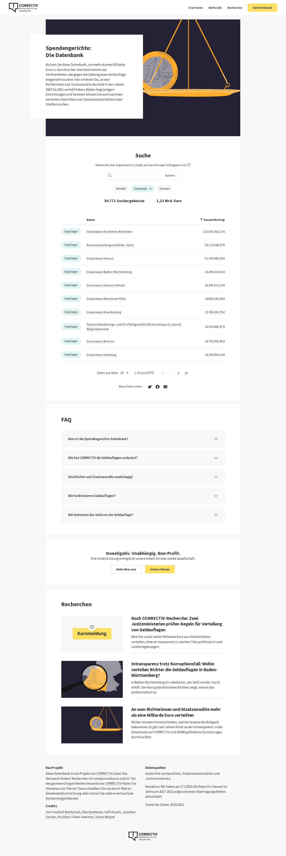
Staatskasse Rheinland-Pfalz (106, 299)
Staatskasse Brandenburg (104, 312)
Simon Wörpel (105, 817)
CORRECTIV (113, 783)
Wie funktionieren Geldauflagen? (92, 496)
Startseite (196, 8)
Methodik (215, 8)
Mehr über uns (126, 569)
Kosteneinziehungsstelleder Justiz (110, 245)
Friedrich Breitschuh (66, 812)
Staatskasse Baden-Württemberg (109, 272)
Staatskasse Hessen (100, 258)
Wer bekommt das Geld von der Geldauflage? (100, 515)
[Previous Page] (171, 373)
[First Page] (163, 373)
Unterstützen (262, 8)
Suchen (170, 175)
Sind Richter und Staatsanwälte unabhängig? (100, 477)
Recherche (234, 8)
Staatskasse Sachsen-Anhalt (106, 285)
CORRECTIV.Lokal (109, 773)
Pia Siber (63, 817)
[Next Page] (178, 373)
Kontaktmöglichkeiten (62, 798)
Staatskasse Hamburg (101, 355)
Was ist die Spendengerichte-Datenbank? (98, 439)
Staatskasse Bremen (100, 341)
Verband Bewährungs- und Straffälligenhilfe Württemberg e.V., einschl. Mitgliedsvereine (134, 326)
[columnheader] (143, 220)
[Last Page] (186, 373)
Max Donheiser (92, 812)
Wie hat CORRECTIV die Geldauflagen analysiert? (103, 458)
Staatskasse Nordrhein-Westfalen (109, 231)
